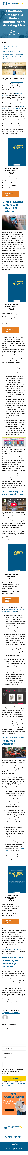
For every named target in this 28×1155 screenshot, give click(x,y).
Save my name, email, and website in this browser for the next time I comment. (13, 1071)
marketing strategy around (13, 949)
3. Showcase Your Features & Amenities (13, 54)
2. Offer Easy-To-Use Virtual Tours (11, 51)
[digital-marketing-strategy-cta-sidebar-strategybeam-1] (14, 1092)
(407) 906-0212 (15, 1137)
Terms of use (14, 1144)
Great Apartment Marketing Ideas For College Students (12, 57)
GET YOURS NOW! (9, 194)
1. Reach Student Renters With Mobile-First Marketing (13, 47)
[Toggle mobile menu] (25, 7)
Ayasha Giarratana (11, 1013)
